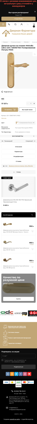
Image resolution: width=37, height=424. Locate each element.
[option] (18, 70)
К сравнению (35, 54)
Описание (18, 146)
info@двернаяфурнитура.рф (17, 409)
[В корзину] (32, 231)
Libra (26, 166)
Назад (18, 172)
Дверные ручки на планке (16, 166)
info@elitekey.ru (13, 407)
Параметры (18, 151)
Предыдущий (8, 141)
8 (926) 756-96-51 (19, 391)
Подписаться (18, 367)
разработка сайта (15, 419)
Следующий (29, 141)
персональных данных (18, 361)
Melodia (3, 118)
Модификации (18, 156)
